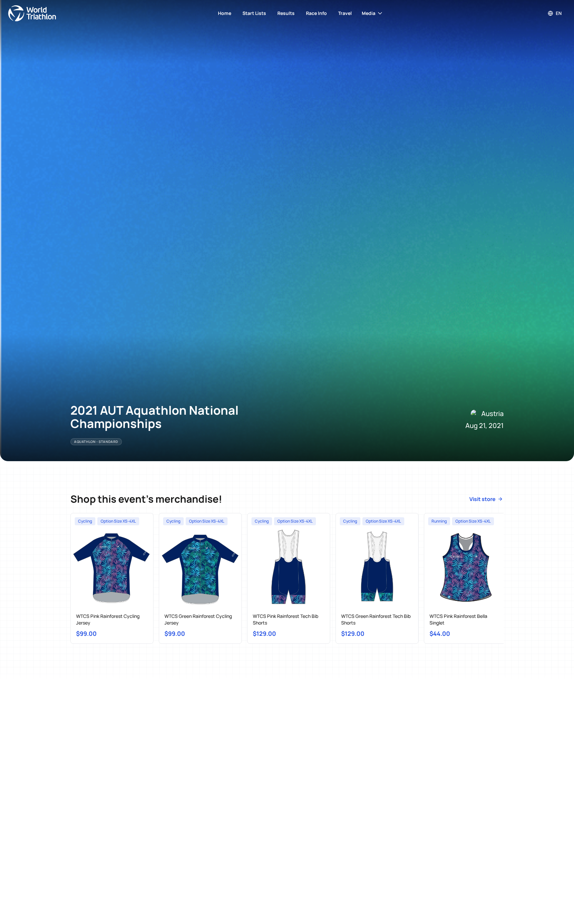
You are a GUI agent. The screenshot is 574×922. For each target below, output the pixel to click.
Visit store (482, 499)
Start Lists (254, 13)
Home (224, 13)
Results (286, 13)
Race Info (316, 13)
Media (368, 13)
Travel (345, 13)
